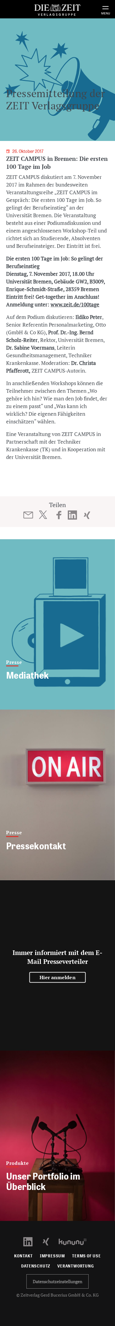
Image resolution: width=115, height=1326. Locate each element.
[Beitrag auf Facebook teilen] (59, 515)
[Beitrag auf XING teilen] (87, 515)
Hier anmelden (57, 977)
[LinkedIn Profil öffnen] (31, 1241)
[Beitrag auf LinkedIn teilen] (72, 515)
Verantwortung (75, 1266)
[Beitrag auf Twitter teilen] (42, 514)
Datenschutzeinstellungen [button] (57, 1281)
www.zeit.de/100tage (75, 304)
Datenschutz (35, 1266)
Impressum (52, 1256)
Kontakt (23, 1256)
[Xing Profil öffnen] (49, 1241)
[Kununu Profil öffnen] (76, 1241)
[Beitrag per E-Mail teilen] (28, 515)
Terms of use (86, 1256)
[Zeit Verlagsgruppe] (57, 9)
